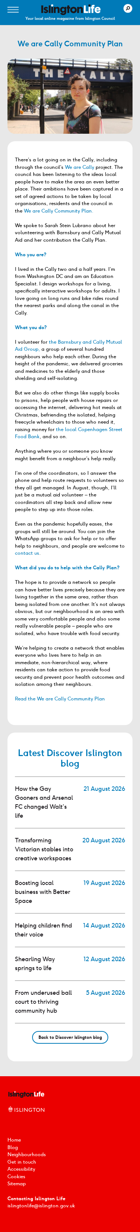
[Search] (128, 8)
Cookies (16, 1176)
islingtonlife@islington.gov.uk (41, 1205)
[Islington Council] (26, 1117)
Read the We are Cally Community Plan (60, 699)
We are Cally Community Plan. (58, 211)
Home (14, 1140)
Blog (12, 1147)
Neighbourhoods (26, 1154)
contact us (27, 553)
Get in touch (21, 1162)
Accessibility (21, 1169)
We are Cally (79, 167)
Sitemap (16, 1183)
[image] (71, 9)
